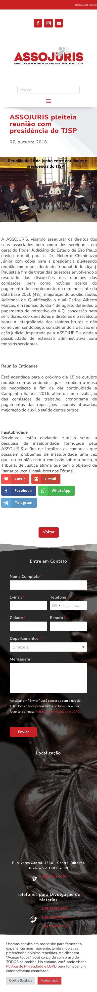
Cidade (18, 618)
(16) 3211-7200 (54, 876)
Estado (58, 618)
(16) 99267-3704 (55, 908)
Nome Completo (26, 576)
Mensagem (21, 659)
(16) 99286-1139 (55, 926)
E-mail (17, 597)
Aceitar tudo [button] (49, 980)
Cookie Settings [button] (20, 980)
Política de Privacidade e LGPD (31, 966)
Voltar (48, 532)
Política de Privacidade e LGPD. (58, 711)
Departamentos (25, 638)
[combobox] (56, 605)
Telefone (58, 597)
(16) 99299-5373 (55, 917)
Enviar (23, 731)
